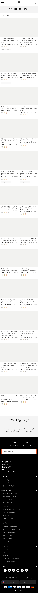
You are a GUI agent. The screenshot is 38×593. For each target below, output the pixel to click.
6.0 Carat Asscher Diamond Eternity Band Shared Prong (28, 239)
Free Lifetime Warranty (10, 503)
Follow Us (4, 566)
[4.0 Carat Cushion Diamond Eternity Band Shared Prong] (9, 258)
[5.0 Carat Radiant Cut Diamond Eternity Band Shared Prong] (9, 27)
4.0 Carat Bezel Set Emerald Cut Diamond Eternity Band (28, 74)
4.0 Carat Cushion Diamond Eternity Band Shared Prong (9, 269)
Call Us (5, 552)
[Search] (35, 3)
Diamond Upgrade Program (11, 509)
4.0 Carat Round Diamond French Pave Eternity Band (8, 107)
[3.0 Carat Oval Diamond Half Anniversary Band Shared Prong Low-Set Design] (9, 320)
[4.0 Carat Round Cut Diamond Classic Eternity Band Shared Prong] (9, 128)
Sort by (20, 590)
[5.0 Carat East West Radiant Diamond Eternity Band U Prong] (28, 320)
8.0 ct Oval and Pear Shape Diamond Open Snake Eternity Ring (28, 108)
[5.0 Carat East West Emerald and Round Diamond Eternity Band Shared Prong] (9, 385)
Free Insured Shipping (10, 493)
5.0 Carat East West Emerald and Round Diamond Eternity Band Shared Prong (9, 397)
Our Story (6, 480)
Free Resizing (7, 506)
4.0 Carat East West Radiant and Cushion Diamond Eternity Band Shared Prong (28, 365)
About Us (4, 476)
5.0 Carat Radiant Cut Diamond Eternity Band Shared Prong (9, 40)
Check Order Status (9, 486)
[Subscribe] (34, 451)
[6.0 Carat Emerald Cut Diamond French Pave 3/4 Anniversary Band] (28, 288)
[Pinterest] (18, 570)
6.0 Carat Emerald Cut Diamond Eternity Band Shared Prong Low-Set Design (29, 40)
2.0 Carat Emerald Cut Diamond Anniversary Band (8, 239)
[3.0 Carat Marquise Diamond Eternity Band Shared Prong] (28, 258)
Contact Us (6, 483)
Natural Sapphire (8, 538)
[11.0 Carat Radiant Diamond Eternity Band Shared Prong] (9, 195)
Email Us (5, 555)
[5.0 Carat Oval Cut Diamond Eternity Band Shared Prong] (9, 62)
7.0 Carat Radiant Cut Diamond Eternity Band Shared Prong (29, 173)
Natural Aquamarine (9, 532)
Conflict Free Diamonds (10, 512)
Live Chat (6, 549)
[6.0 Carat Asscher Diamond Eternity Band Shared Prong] (28, 227)
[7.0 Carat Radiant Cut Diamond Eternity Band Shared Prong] (28, 160)
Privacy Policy (7, 515)
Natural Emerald (8, 535)
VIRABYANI (15, 578)
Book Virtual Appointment (11, 559)
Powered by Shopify (26, 578)
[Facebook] (5, 570)
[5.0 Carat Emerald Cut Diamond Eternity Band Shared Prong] (9, 160)
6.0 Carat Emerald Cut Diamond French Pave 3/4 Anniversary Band (27, 301)
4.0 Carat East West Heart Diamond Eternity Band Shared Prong (9, 301)
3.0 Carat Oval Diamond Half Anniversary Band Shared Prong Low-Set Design (9, 333)
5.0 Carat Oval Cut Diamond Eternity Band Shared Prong (9, 74)
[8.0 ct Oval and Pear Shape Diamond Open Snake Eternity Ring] (28, 96)
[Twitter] (9, 570)
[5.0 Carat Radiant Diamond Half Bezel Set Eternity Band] (28, 385)
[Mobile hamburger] (2, 3)
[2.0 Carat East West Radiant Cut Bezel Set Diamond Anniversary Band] (28, 195)
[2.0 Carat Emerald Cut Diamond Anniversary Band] (9, 227)
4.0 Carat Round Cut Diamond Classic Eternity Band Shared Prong (9, 140)
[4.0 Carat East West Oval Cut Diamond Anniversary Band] (28, 128)
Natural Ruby (7, 542)
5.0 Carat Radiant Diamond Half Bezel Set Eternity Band (28, 396)
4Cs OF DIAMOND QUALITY (12, 529)
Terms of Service (8, 518)
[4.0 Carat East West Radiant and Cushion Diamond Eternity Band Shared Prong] (28, 352)
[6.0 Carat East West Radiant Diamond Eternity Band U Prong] (9, 352)
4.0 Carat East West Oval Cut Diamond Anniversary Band (28, 140)
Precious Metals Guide (10, 526)
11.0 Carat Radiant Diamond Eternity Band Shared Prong (9, 207)
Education (4, 523)
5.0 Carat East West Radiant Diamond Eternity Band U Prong (28, 333)
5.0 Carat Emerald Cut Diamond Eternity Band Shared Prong (9, 173)
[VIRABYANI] (19, 2)
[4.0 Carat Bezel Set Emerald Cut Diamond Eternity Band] (28, 62)
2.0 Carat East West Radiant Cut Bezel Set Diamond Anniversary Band (28, 208)
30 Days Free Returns (9, 497)
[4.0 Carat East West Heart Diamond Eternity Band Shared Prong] (9, 288)
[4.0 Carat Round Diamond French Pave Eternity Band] (9, 96)
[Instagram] (13, 570)
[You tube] (26, 570)
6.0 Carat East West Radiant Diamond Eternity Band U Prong (9, 365)
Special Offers (7, 500)
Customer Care (6, 490)
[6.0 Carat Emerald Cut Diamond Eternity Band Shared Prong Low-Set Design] (28, 27)
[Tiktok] (22, 570)
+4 (8, 46)
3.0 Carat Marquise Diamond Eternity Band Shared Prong (28, 269)
